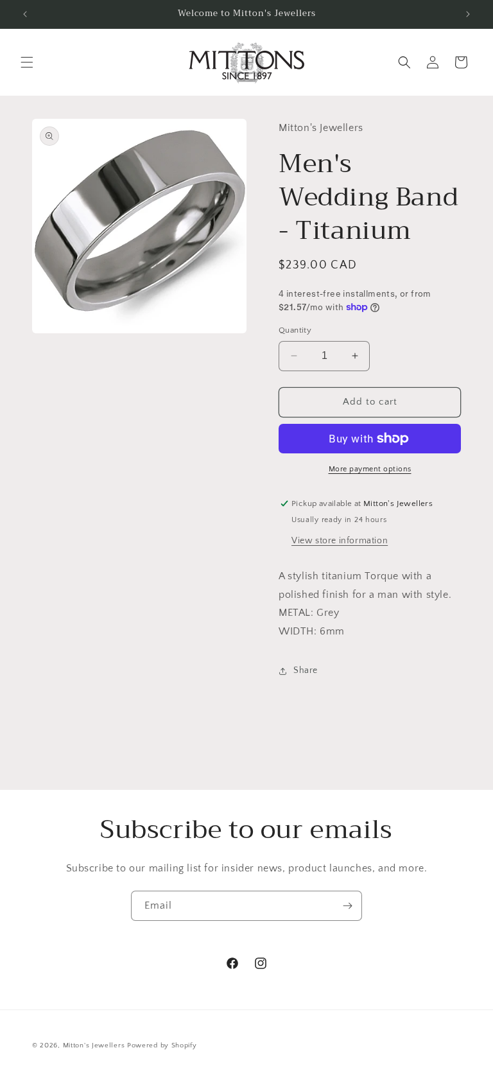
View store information (339, 541)
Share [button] (305, 670)
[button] (27, 62)
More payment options (370, 469)
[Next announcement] (468, 14)
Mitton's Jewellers (94, 1045)
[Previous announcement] (25, 14)
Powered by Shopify (162, 1045)
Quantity (295, 330)
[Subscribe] (347, 906)
